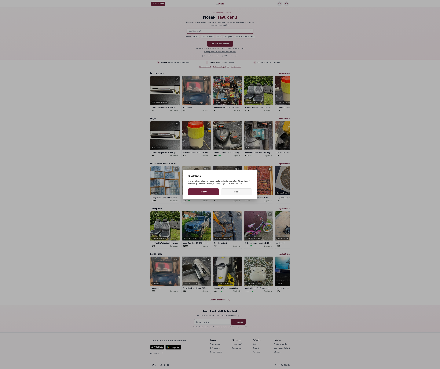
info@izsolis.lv (155, 353)
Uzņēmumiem (236, 67)
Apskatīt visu (284, 73)
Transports (228, 37)
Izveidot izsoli (158, 4)
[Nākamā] (287, 90)
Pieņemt (203, 192)
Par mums (256, 352)
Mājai (219, 37)
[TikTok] (164, 365)
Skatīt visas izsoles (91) (220, 300)
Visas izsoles (215, 344)
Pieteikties (238, 322)
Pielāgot (236, 192)
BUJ (254, 344)
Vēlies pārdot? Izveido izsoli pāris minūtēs (220, 52)
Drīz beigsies (215, 348)
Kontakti (256, 348)
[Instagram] (160, 365)
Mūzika (195, 37)
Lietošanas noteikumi (282, 348)
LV (153, 365)
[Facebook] (168, 365)
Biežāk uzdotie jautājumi (221, 67)
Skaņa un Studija (207, 37)
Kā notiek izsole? (205, 67)
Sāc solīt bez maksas (220, 44)
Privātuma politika (280, 344)
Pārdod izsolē (237, 344)
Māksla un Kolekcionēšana (244, 37)
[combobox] (220, 31)
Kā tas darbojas (216, 352)
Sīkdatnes (277, 352)
